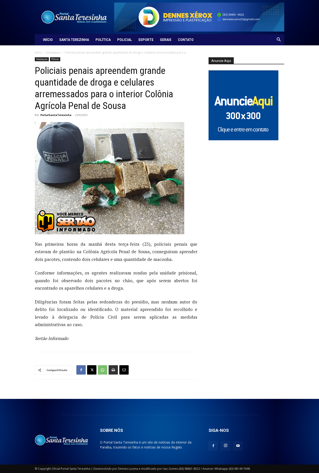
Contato (186, 40)
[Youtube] (238, 446)
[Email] (124, 370)
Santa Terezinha (74, 40)
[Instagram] (225, 445)
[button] (278, 40)
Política (103, 40)
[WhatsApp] (102, 370)
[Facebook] (81, 370)
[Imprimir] (113, 370)
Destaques (53, 52)
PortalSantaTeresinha (55, 115)
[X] (91, 370)
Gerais (165, 40)
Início (48, 40)
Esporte (145, 40)
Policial (124, 40)
